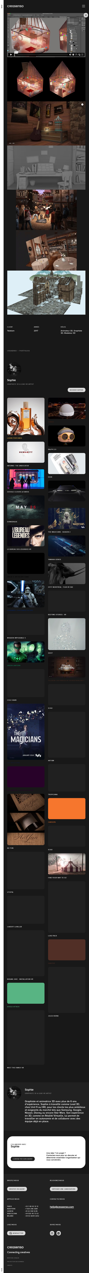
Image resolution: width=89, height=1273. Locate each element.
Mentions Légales (13, 1258)
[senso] (2, 6)
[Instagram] (52, 1233)
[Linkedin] (58, 1233)
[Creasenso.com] (15, 6)
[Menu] (83, 6)
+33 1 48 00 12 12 (31, 1206)
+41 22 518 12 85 (31, 1211)
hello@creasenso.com (62, 1207)
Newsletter (18, 1233)
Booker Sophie (76, 390)
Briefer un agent (17, 1189)
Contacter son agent (23, 1159)
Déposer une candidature (64, 1189)
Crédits (9, 1265)
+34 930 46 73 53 (32, 1213)
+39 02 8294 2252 (32, 1216)
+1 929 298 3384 (31, 1208)
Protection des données (15, 1261)
